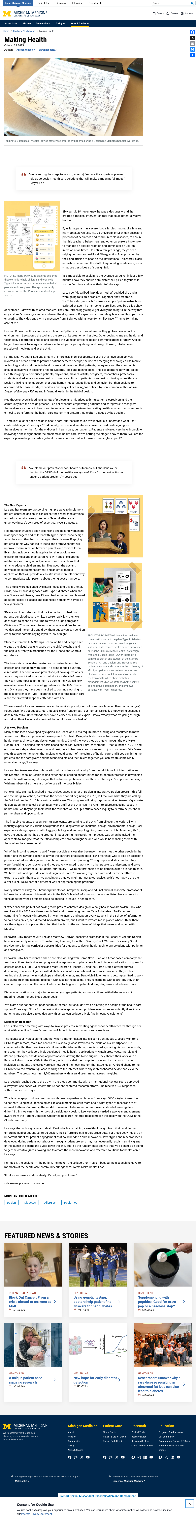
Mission (27, 23)
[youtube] (88, 1457)
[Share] (192, 55)
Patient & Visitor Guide (114, 1436)
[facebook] (69, 1457)
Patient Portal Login (113, 1441)
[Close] (190, 1503)
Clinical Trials (138, 1432)
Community (74, 1441)
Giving (71, 1445)
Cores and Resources (142, 1445)
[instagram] (75, 1457)
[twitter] (82, 1457)
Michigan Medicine (82, 1426)
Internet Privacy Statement (36, 1513)
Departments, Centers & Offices (174, 1441)
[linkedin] (145, 1457)
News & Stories (75, 1450)
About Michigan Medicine (18, 3)
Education (77, 3)
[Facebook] (192, 32)
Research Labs (138, 1436)
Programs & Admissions (171, 1432)
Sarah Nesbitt (47, 49)
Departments (95, 3)
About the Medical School (172, 1445)
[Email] (192, 43)
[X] (192, 38)
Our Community (166, 1436)
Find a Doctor (110, 1432)
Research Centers (140, 1441)
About (71, 1432)
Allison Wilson (25, 49)
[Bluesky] (192, 49)
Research (61, 3)
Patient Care (44, 3)
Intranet (162, 1450)
